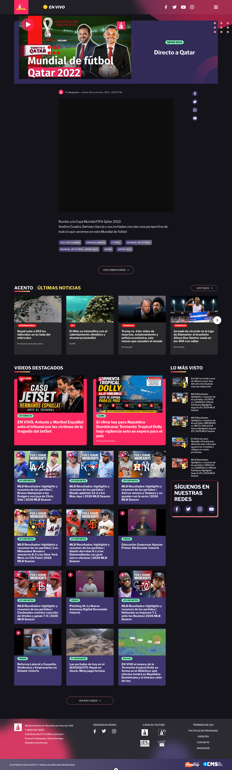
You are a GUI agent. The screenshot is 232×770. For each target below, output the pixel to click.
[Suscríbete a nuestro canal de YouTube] (183, 7)
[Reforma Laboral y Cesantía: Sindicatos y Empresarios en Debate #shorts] (38, 657)
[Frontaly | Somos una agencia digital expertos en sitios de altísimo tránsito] (192, 765)
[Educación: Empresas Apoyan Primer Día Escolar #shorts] (142, 537)
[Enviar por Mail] (194, 118)
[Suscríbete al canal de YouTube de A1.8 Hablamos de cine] (162, 732)
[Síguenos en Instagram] (192, 7)
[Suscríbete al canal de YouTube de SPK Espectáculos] (144, 743)
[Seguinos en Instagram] (200, 509)
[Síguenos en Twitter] (174, 7)
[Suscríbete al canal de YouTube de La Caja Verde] (162, 743)
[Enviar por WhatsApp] (194, 110)
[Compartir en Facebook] (194, 93)
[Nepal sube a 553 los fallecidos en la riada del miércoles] (38, 322)
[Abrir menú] (216, 7)
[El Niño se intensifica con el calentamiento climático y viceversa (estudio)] (90, 322)
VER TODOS (204, 288)
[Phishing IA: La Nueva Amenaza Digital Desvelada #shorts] (90, 597)
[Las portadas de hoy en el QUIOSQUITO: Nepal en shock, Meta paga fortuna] (90, 657)
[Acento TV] (21, 7)
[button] (217, 320)
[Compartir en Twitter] (194, 101)
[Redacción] (61, 93)
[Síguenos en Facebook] (166, 7)
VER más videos (91, 700)
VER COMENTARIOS (117, 270)
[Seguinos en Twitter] (188, 509)
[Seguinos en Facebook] (177, 509)
